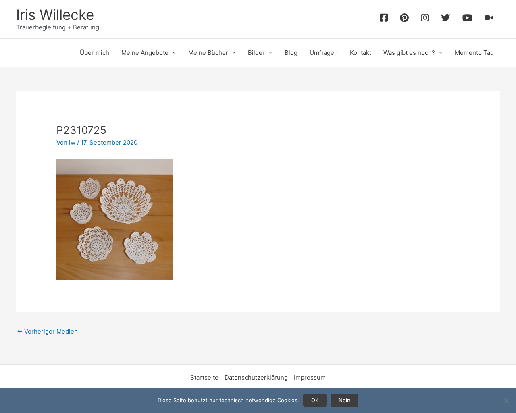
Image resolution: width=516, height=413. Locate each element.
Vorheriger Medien (47, 331)
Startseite (204, 377)
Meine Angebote (145, 52)
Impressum (310, 377)
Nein (344, 400)
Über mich (94, 52)
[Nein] (506, 400)
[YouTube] (467, 19)
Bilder (256, 52)
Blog (291, 52)
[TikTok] (489, 19)
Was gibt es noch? (409, 52)
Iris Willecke (55, 14)
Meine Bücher (208, 52)
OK (314, 400)
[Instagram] (425, 19)
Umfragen (324, 52)
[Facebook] (384, 19)
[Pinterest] (404, 19)
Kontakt (360, 52)
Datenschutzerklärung (256, 377)
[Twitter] (445, 19)
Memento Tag (474, 52)
